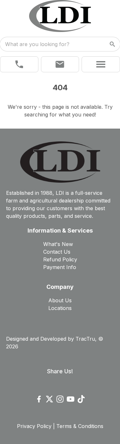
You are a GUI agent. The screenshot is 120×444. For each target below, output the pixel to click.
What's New (58, 244)
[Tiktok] (81, 399)
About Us (60, 300)
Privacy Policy (34, 426)
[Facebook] (39, 399)
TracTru (85, 339)
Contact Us (56, 252)
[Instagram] (60, 399)
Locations (60, 308)
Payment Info (59, 267)
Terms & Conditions (79, 426)
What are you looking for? (37, 44)
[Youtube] (71, 399)
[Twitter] (49, 399)
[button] (19, 64)
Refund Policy (60, 259)
